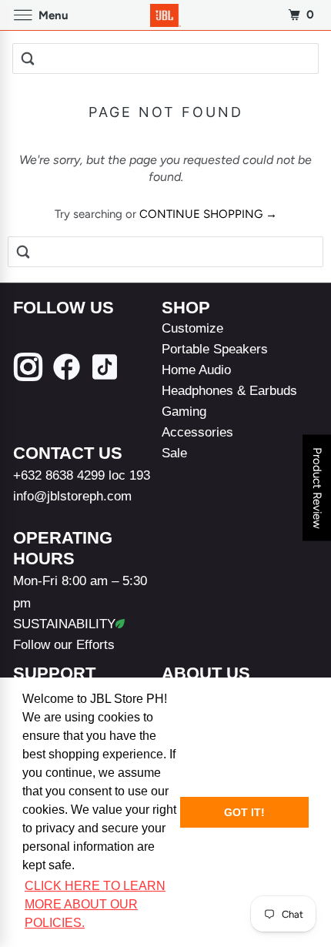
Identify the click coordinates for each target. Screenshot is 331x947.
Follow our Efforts (64, 644)
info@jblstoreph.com (72, 496)
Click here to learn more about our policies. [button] (95, 904)
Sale (174, 452)
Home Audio (196, 369)
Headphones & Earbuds (229, 390)
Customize (192, 328)
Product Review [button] (317, 488)
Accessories (197, 432)
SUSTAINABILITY (64, 623)
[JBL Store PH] (166, 15)
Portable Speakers (215, 348)
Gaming (184, 411)
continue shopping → (208, 214)
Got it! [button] (244, 812)
